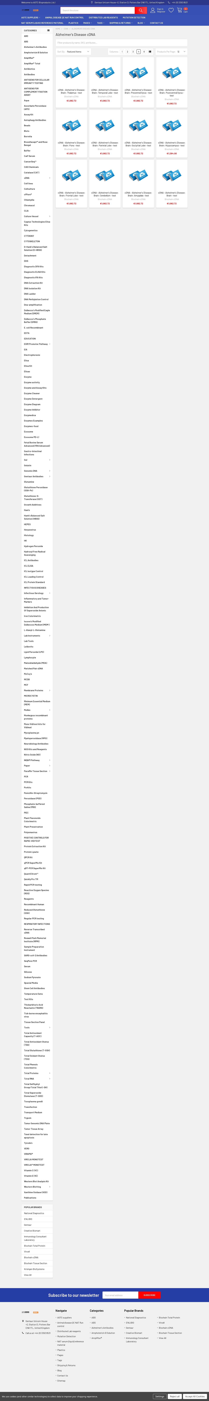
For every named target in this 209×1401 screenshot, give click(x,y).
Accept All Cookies (195, 1396)
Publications (30, 1197)
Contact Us (156, 23)
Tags (99, 23)
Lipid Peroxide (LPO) (34, 652)
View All (27, 1274)
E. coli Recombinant (33, 327)
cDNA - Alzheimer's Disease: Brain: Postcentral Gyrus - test (171, 92)
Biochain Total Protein (34, 1245)
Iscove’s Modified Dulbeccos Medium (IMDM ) (37, 623)
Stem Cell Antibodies (34, 988)
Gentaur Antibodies (33, 476)
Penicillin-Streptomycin (35, 793)
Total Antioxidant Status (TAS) (36, 1043)
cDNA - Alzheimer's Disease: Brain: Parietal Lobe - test (105, 144)
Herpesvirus (30, 529)
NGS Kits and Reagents (35, 749)
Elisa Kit (28, 366)
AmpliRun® (29, 58)
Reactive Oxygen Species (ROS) (36, 892)
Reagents (29, 899)
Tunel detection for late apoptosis (36, 1136)
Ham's (27, 510)
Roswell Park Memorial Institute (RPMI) (35, 940)
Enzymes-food (31, 426)
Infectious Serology (33, 593)
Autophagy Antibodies (35, 120)
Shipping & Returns (120, 23)
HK (25, 540)
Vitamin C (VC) (31, 1170)
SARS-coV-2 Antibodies (35, 955)
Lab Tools (29, 641)
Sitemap (61, 1380)
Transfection (30, 1107)
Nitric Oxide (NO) (32, 754)
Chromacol (29, 205)
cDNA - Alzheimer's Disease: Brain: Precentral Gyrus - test (138, 91)
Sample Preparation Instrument (34, 948)
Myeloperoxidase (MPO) (35, 738)
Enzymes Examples (33, 420)
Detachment (30, 255)
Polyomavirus (30, 832)
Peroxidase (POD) (32, 798)
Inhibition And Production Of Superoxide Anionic (36, 609)
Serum (27, 966)
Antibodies (29, 74)
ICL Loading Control (34, 576)
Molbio (27, 710)
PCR (26, 776)
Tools (27, 1027)
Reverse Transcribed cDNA (34, 931)
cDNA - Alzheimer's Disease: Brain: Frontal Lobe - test (71, 194)
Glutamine (29, 481)
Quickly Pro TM (31, 879)
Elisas (27, 371)
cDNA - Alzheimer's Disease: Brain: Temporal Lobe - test (105, 91)
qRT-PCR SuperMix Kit (35, 868)
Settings (159, 1396)
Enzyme (28, 377)
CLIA (26, 210)
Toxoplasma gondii (33, 1101)
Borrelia (28, 136)
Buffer (27, 150)
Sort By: (61, 51)
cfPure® (28, 194)
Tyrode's (28, 1143)
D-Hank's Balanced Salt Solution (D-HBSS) (35, 248)
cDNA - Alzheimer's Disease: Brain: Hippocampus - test (171, 144)
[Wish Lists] (173, 10)
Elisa (26, 360)
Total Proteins (31, 1073)
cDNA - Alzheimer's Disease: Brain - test (171, 194)
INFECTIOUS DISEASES (35, 587)
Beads (27, 125)
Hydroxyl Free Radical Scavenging (34, 553)
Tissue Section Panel (34, 1022)
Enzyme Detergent (33, 398)
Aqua (26, 100)
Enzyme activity (32, 382)
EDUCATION (30, 338)
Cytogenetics (31, 230)
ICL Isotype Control (33, 571)
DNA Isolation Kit (32, 288)
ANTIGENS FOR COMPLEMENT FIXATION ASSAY (35, 91)
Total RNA (29, 1078)
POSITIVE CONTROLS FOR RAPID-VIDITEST (36, 839)
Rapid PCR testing (33, 884)
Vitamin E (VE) (31, 1175)
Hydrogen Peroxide (33, 546)
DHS (26, 261)
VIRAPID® (28, 1154)
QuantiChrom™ (31, 873)
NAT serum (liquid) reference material (42, 23)
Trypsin (27, 1118)
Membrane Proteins (33, 690)
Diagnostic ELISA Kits (34, 272)
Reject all (175, 1396)
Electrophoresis (32, 355)
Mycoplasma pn (31, 732)
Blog (140, 23)
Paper (27, 765)
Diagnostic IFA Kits (33, 277)
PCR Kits (28, 782)
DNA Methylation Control (36, 299)
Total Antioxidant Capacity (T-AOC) (33, 1035)
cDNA (26, 178)
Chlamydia (29, 199)
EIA (25, 349)
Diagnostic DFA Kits (34, 266)
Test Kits (28, 999)
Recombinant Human (34, 904)
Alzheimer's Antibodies (35, 47)
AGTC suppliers (29, 17)
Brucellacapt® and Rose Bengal (35, 143)
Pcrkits (27, 787)
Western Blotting (32, 1186)
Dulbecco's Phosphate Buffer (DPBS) (35, 320)
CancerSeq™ (30, 161)
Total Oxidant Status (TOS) (34, 1057)
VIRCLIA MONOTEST (33, 1159)
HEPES (27, 524)
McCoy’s (28, 674)
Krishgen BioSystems (34, 1269)
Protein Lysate (31, 852)
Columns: (114, 51)
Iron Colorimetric (32, 616)
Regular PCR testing (34, 918)
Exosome (28, 431)
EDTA (26, 333)
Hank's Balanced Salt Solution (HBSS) (34, 517)
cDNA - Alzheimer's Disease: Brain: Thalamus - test (71, 91)
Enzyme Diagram (32, 404)
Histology (29, 535)
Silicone (28, 972)
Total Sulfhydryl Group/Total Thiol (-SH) (35, 1086)
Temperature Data (33, 993)
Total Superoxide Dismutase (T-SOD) (33, 1094)
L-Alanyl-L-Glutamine (34, 630)
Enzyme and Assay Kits (35, 387)
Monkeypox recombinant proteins (36, 717)
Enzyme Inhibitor (32, 409)
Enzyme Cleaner (32, 393)
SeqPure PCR (30, 961)
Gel (25, 460)
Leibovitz (28, 646)
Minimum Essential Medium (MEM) (37, 703)
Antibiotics (29, 69)
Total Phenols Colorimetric (31, 1066)
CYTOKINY (29, 236)
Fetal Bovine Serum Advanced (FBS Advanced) (37, 444)
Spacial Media (31, 983)
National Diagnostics (34, 1213)
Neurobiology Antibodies (36, 743)
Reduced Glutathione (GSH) (34, 911)
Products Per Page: (166, 51)
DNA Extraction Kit (33, 283)
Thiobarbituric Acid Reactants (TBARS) (33, 1006)
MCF (26, 685)
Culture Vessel (31, 216)
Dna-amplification (33, 304)
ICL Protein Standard (34, 582)
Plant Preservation (33, 826)
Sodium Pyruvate (32, 977)
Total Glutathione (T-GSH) (37, 1050)
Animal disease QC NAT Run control (64, 17)
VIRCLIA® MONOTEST (34, 1165)
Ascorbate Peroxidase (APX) (35, 107)
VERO (26, 1148)
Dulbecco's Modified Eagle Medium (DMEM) (37, 312)
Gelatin (27, 465)
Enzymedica (30, 415)
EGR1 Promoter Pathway (36, 344)
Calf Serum (29, 156)
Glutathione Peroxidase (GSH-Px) (36, 489)
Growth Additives (32, 504)
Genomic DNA (30, 471)
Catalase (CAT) (31, 172)
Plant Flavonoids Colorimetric (32, 820)
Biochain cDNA (31, 1257)
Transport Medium (33, 1112)
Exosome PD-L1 (31, 437)
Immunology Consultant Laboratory (35, 1238)
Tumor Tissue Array (33, 1129)
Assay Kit (28, 114)
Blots (26, 131)
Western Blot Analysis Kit (36, 1181)
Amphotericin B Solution (36, 52)
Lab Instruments (32, 635)
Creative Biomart (32, 1230)
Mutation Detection (134, 17)
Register (161, 11)
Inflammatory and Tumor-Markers (36, 600)
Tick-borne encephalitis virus (36, 1015)
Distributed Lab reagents (103, 17)
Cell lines (28, 183)
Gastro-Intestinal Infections (33, 453)
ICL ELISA (28, 565)
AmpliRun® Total (32, 63)
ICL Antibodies (31, 560)
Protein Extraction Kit (35, 846)
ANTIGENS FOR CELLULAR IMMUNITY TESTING (36, 81)
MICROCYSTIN (31, 695)
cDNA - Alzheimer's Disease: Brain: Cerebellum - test (105, 194)
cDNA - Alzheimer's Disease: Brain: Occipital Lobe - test (138, 144)
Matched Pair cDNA (33, 668)
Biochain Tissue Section (35, 1263)
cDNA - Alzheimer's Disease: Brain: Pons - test (71, 144)
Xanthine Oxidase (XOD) (35, 1192)
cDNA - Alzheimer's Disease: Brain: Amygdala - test (138, 194)
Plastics (73, 23)
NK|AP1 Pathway (32, 760)
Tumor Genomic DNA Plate (37, 1123)
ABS (26, 41)
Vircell (27, 1251)
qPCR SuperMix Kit (33, 863)
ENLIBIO (28, 1219)
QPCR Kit (28, 857)
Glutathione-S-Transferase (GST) (33, 498)
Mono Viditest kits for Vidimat (34, 726)
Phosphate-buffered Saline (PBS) (34, 805)
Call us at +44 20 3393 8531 (38, 1333)
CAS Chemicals (31, 167)
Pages (86, 23)
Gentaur (27, 1224)
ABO (26, 36)
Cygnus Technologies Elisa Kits (37, 223)
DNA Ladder (30, 293)
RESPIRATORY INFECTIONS (37, 924)
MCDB (27, 679)
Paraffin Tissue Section (35, 771)
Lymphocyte (30, 657)
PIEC (26, 812)
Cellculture (29, 189)
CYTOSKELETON (32, 241)
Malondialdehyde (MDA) (35, 663)
